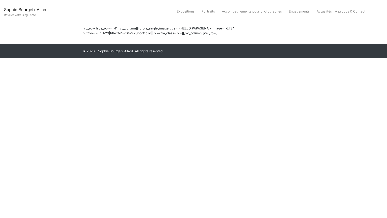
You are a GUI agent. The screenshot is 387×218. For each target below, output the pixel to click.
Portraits (208, 11)
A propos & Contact (350, 11)
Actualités (324, 11)
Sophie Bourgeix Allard (26, 9)
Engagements (299, 11)
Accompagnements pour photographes (252, 11)
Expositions (186, 11)
